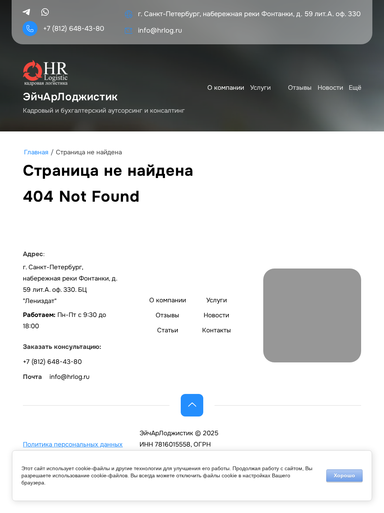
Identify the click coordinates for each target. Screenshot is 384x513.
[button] (192, 405)
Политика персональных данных (73, 444)
